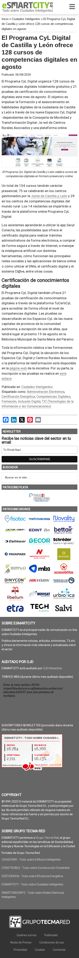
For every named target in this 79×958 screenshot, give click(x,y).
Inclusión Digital (29, 401)
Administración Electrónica (45, 392)
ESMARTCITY (27, 7)
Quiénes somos (26, 935)
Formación (9, 401)
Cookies (40, 949)
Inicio (5, 19)
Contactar (59, 949)
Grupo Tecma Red (47, 837)
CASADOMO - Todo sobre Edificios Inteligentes (31, 859)
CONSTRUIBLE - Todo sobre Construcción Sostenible (35, 867)
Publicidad (51, 935)
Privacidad (20, 949)
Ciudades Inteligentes (26, 19)
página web (18, 368)
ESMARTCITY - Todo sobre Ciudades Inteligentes (32, 884)
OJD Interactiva (52, 668)
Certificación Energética (18, 397)
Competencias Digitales (53, 397)
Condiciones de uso (51, 942)
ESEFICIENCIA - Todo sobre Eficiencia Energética (32, 876)
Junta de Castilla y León (49, 196)
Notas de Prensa (20, 942)
